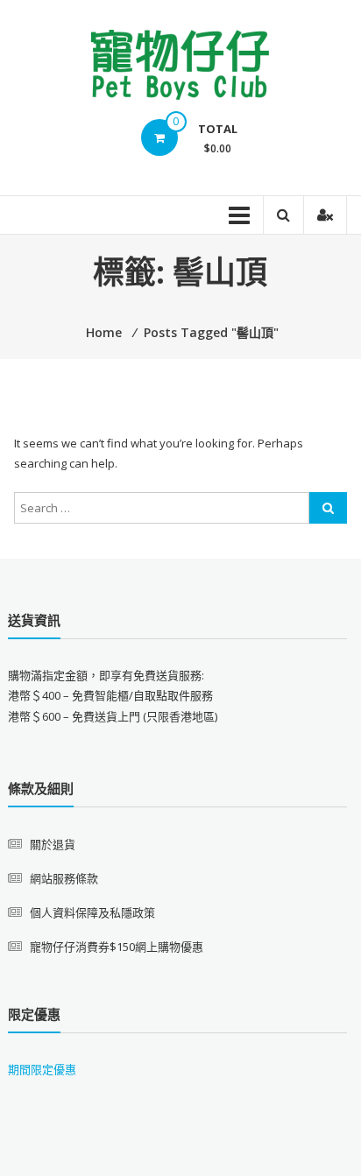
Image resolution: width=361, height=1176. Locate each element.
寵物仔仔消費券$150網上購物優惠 (116, 946)
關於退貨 (52, 844)
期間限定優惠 (42, 1069)
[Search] (328, 508)
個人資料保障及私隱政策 (92, 912)
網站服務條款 (64, 878)
